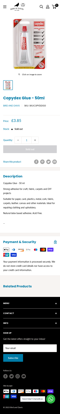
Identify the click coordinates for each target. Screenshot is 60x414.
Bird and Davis (11, 105)
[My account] (47, 7)
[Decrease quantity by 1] (18, 140)
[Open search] (41, 7)
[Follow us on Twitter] (11, 376)
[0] (54, 7)
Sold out (30, 149)
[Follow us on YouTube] (23, 376)
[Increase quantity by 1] (35, 140)
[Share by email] (54, 162)
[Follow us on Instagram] (17, 376)
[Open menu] (4, 6)
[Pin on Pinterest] (42, 162)
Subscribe (13, 357)
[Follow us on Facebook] (5, 376)
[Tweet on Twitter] (48, 162)
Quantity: (8, 140)
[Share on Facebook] (36, 162)
